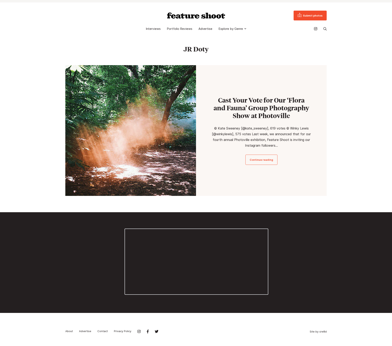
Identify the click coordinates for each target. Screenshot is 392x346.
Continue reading (261, 159)
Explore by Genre (230, 29)
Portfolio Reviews (179, 29)
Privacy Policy (122, 331)
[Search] (325, 29)
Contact (102, 331)
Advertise (205, 29)
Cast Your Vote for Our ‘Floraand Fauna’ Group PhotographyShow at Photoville (261, 108)
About (69, 331)
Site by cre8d (318, 331)
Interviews (153, 29)
